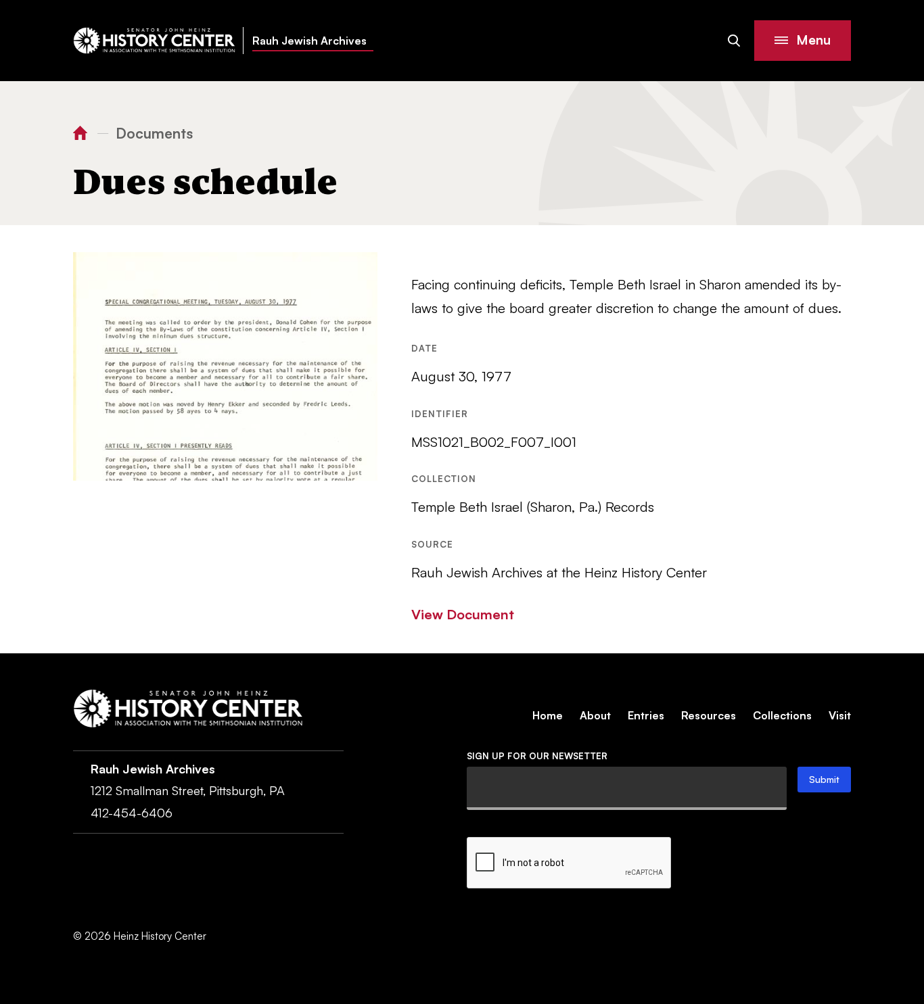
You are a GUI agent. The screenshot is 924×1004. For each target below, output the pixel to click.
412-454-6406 (131, 812)
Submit (824, 779)
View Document (462, 614)
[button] (802, 40)
